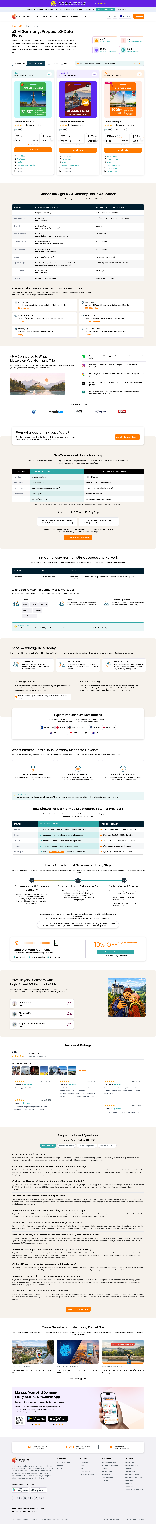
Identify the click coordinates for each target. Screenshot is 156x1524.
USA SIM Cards (134, 1471)
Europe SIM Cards (134, 1465)
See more (82, 1071)
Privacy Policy (89, 1471)
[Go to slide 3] (31, 144)
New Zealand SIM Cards (134, 1477)
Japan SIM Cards (134, 1483)
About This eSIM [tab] (48, 1146)
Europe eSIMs (134, 1462)
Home (35, 16)
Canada (42, 1511)
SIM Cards (54, 16)
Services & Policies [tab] (107, 1146)
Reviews (65, 16)
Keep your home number (26, 165)
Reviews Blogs (112, 1471)
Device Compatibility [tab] (87, 1146)
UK (21, 1511)
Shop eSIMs (134, 1486)
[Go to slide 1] (28, 144)
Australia (15, 1511)
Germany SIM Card (36, 63)
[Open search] (109, 16)
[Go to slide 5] (34, 144)
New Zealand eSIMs (134, 1474)
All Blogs (112, 1468)
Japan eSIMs (134, 1480)
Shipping (89, 1465)
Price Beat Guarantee (112, 1465)
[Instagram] (19, 1498)
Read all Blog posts (78, 1379)
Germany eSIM (19, 63)
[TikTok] (36, 1498)
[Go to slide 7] (37, 144)
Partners (66, 1468)
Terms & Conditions (89, 1474)
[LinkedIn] (25, 1498)
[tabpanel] (78, 1227)
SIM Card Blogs (112, 1477)
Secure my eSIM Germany (78, 1309)
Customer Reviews (112, 1462)
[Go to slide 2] (76, 144)
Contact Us (85, 16)
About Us (74, 16)
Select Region (122, 9)
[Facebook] (14, 1498)
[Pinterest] (41, 1498)
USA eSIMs (134, 1468)
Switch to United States (105, 9)
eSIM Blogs (112, 1474)
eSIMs (43, 16)
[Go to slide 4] (79, 144)
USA (35, 1511)
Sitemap (112, 1480)
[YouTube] (30, 1498)
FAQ (86, 1468)
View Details (33, 150)
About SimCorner (66, 1462)
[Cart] (115, 16)
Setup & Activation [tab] (66, 1146)
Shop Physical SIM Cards (134, 1489)
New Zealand (28, 1511)
